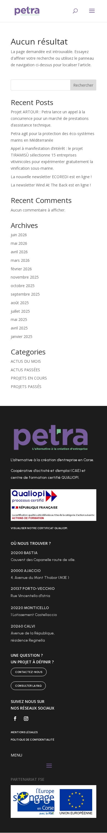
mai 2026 (19, 243)
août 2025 (20, 302)
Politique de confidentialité (32, 739)
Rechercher (83, 85)
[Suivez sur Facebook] (15, 718)
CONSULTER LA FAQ (28, 686)
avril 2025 (19, 328)
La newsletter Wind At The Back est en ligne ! (51, 185)
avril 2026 (19, 251)
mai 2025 (19, 319)
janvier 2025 (21, 336)
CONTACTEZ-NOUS (28, 672)
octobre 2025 (23, 285)
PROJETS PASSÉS (26, 386)
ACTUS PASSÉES (25, 369)
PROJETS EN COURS (29, 378)
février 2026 (21, 268)
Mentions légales (24, 732)
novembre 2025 (25, 277)
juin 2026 (19, 234)
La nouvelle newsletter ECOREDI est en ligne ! (51, 176)
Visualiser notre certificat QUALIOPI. (39, 528)
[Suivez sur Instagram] (26, 718)
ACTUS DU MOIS (26, 361)
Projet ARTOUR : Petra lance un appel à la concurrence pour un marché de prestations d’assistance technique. (50, 118)
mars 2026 (20, 260)
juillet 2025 (20, 311)
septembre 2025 (25, 294)
